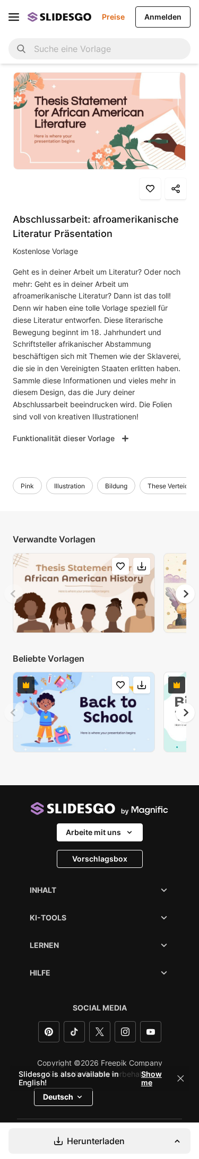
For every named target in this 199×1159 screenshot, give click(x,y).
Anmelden (162, 16)
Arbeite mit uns (93, 832)
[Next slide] (185, 593)
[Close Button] (180, 1078)
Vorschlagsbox (99, 858)
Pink (27, 486)
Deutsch (58, 1096)
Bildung (116, 486)
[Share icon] (175, 188)
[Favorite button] (150, 188)
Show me (151, 1078)
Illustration (69, 486)
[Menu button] (13, 17)
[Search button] (21, 48)
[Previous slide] (13, 593)
